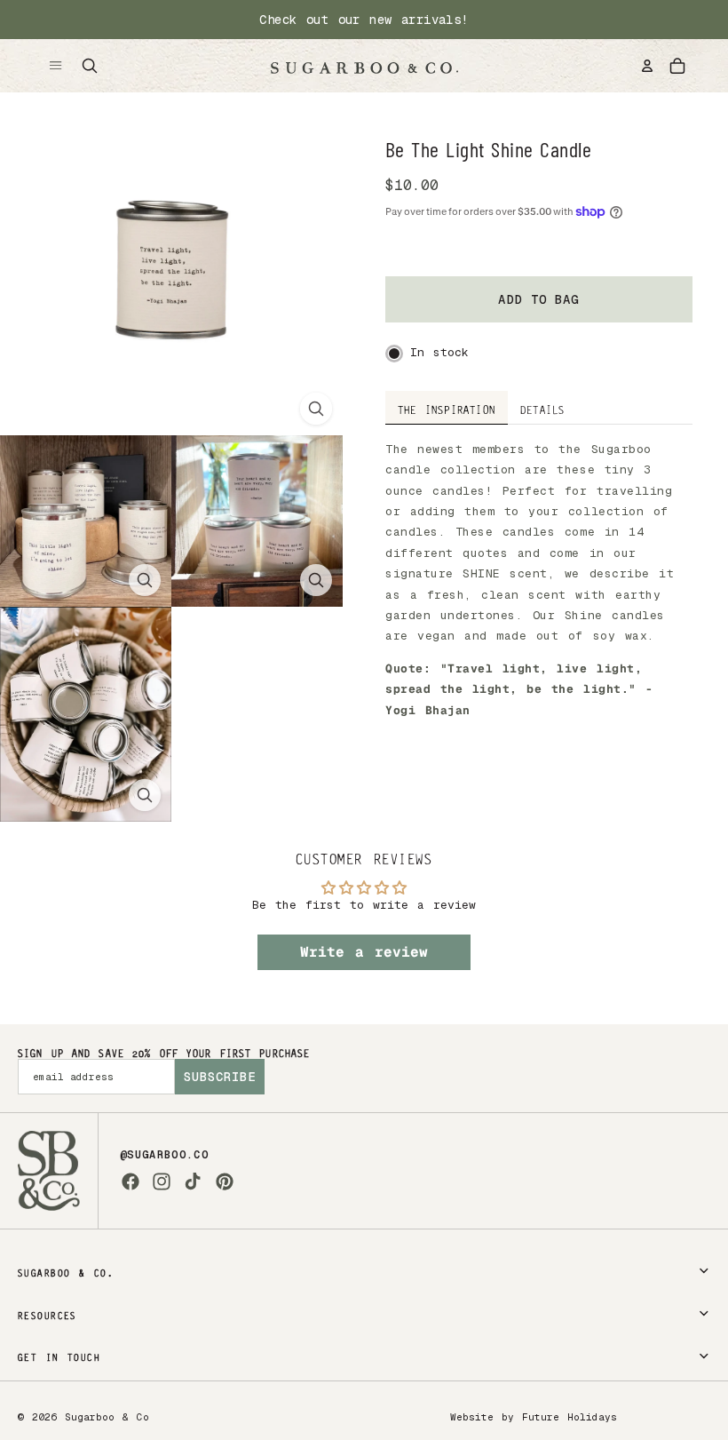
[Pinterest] (224, 1181)
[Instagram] (161, 1181)
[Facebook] (130, 1181)
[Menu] (56, 65)
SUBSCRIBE (220, 1077)
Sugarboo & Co (107, 1417)
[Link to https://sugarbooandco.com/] (49, 1170)
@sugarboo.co (164, 1155)
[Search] (90, 66)
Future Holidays (569, 1417)
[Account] (647, 66)
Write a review (364, 952)
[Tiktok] (192, 1181)
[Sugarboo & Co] (364, 65)
